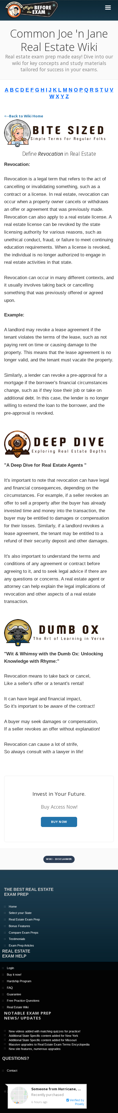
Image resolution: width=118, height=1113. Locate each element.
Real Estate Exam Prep (24, 919)
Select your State (20, 912)
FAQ (10, 987)
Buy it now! (14, 974)
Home (13, 906)
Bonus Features (19, 926)
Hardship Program (19, 981)
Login (10, 968)
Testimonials (17, 939)
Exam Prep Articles (21, 945)
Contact (12, 1070)
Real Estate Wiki (18, 1007)
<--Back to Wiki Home (23, 116)
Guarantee (14, 994)
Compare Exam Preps (23, 932)
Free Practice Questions (23, 1000)
